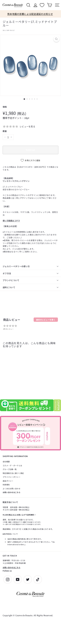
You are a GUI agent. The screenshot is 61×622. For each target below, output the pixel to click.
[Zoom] (56, 39)
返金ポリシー (8, 481)
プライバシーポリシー (11, 477)
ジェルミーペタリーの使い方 (16, 266)
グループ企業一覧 (10, 469)
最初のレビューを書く (45, 319)
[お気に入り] (42, 5)
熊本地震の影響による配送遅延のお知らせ (30, 14)
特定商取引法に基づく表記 (13, 473)
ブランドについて (11, 280)
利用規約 (6, 484)
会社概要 (6, 461)
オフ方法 (7, 273)
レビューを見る (27, 126)
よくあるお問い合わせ (11, 488)
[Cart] (49, 5)
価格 (5, 106)
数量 (5, 131)
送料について (9, 287)
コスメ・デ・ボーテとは (12, 465)
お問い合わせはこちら (11, 492)
